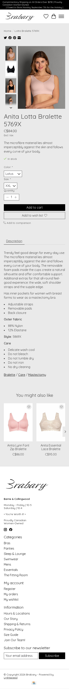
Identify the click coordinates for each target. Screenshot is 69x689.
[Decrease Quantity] (7, 197)
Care (21, 375)
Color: (8, 167)
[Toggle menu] (61, 16)
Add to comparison (19, 222)
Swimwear (11, 559)
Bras (7, 543)
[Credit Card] (33, 683)
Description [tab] (14, 241)
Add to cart (34, 207)
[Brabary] (20, 16)
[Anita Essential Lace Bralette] (50, 422)
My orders (11, 594)
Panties (9, 548)
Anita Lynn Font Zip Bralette (18, 447)
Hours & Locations (17, 613)
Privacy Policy (13, 629)
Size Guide (11, 635)
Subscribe (52, 656)
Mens (7, 564)
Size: (7, 179)
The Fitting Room (16, 575)
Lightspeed (10, 677)
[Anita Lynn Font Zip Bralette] (18, 422)
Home (7, 30)
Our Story (11, 619)
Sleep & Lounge (15, 554)
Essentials (11, 570)
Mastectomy (37, 375)
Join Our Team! (14, 640)
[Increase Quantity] (15, 197)
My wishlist (11, 599)
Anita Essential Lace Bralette (51, 447)
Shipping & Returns (17, 624)
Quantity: (9, 190)
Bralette (9, 375)
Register (10, 589)
